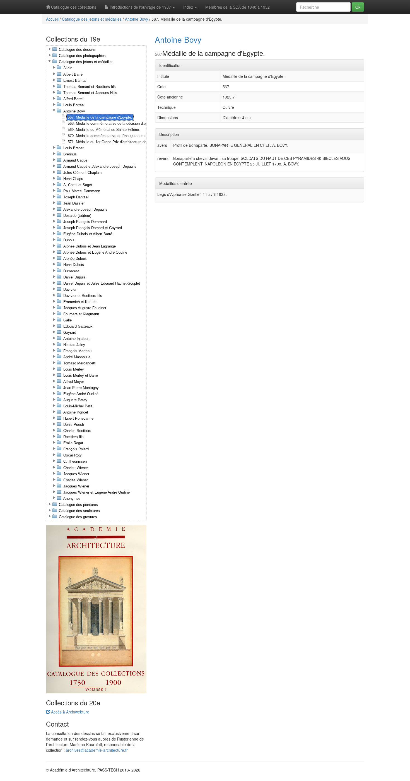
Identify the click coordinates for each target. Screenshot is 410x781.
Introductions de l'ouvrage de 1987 (140, 7)
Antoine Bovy (136, 19)
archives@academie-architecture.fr (97, 750)
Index (188, 7)
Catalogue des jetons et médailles (92, 19)
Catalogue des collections (73, 7)
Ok (357, 7)
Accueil (52, 19)
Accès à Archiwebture (69, 712)
